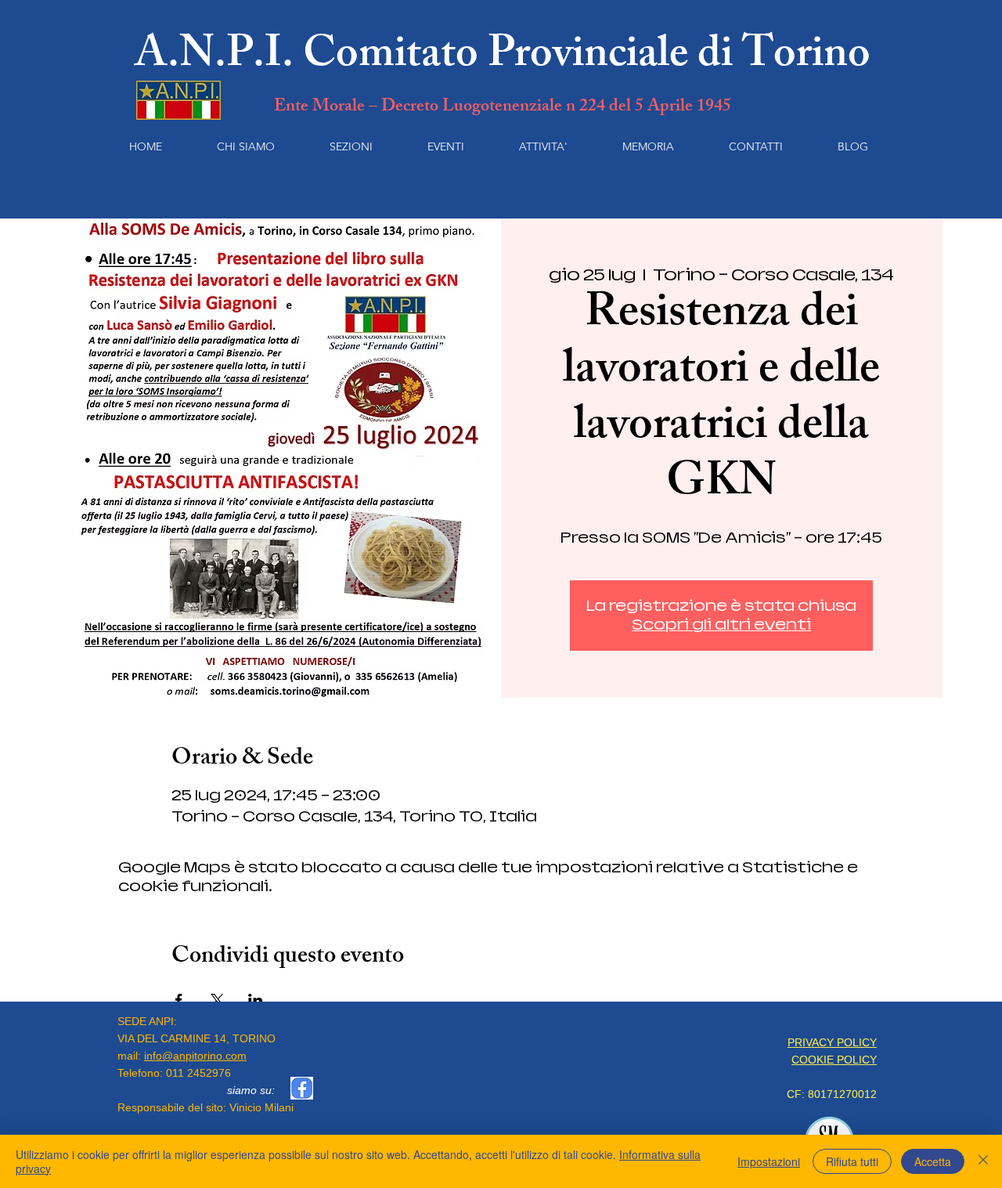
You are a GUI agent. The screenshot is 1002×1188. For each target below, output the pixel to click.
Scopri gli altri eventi (721, 624)
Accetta (932, 1161)
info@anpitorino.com (195, 1055)
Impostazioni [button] (768, 1161)
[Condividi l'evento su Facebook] (178, 1000)
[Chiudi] (983, 1161)
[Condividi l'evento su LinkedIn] (255, 1000)
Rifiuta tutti (852, 1161)
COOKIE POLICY (834, 1059)
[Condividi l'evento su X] (217, 1000)
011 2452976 (198, 1073)
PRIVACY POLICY (832, 1042)
